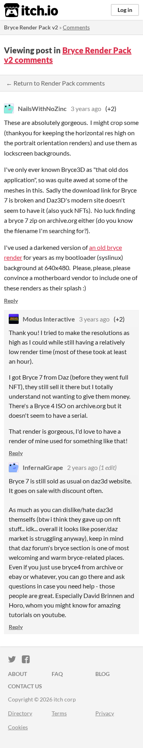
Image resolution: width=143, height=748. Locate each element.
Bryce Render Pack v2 (31, 27)
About (17, 673)
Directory (20, 713)
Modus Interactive (49, 319)
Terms (59, 713)
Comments (76, 27)
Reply (11, 300)
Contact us (25, 686)
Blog (102, 673)
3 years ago (86, 108)
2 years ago (82, 467)
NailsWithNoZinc (42, 108)
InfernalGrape (43, 467)
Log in (125, 9)
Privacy (104, 713)
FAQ (57, 673)
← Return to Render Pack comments (55, 83)
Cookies (18, 727)
